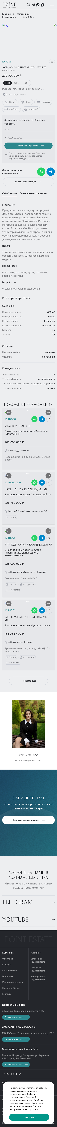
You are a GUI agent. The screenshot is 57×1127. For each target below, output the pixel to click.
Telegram (17, 902)
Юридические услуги (12, 982)
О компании (7, 959)
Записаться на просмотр (26, 146)
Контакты (6, 994)
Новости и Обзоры (11, 988)
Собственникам (9, 970)
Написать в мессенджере (25, 820)
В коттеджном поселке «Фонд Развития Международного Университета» (23, 552)
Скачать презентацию (25, 181)
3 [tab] (28, 473)
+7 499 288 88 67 (11, 1074)
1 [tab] (27, 410)
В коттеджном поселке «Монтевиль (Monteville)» (26, 432)
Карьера (6, 964)
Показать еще (29, 681)
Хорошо (29, 1117)
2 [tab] (28, 410)
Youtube (15, 919)
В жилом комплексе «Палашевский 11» (28, 494)
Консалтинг (7, 976)
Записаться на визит (14, 1017)
